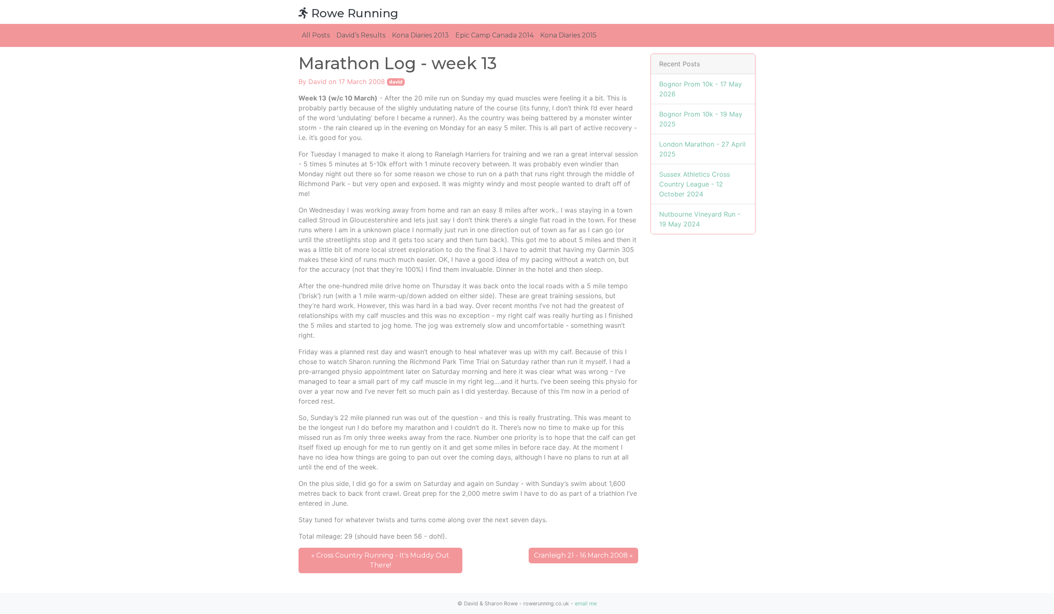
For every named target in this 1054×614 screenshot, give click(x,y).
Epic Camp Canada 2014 (494, 35)
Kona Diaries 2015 (568, 35)
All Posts (316, 35)
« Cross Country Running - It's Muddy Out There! (380, 560)
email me (586, 603)
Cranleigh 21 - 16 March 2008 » (583, 555)
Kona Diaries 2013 (420, 35)
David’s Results (360, 35)
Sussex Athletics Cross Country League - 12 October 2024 (694, 184)
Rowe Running (353, 13)
